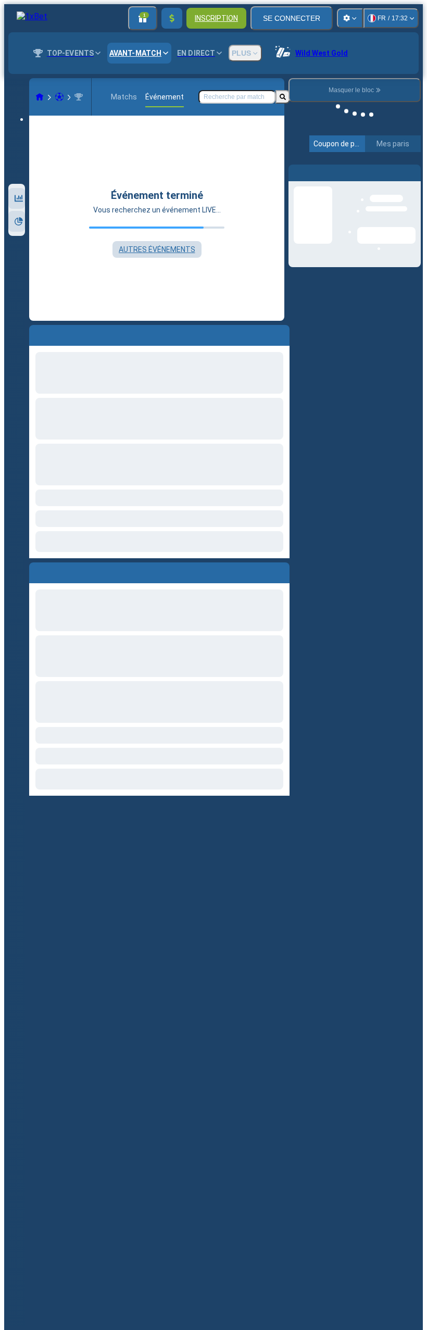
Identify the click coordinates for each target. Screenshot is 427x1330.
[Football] (59, 96)
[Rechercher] (282, 97)
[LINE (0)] (39, 96)
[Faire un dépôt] (171, 18)
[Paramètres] (350, 18)
